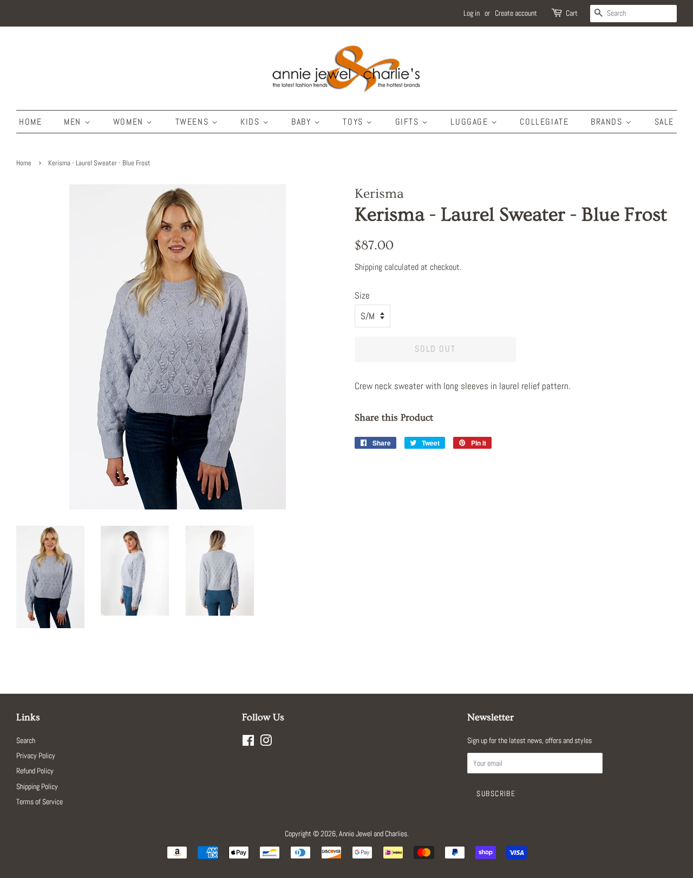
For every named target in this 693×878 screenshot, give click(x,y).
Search (25, 740)
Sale (664, 121)
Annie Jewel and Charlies (373, 833)
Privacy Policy (35, 755)
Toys (354, 121)
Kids (251, 121)
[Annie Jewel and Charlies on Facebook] (248, 742)
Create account (516, 13)
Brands (608, 121)
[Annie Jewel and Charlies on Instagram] (266, 742)
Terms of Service (39, 801)
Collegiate (544, 121)
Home (30, 121)
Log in (471, 13)
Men (74, 121)
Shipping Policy (37, 786)
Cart (572, 13)
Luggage (470, 121)
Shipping (368, 267)
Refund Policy (35, 771)
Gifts (408, 121)
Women (130, 121)
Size (362, 295)
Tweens (193, 121)
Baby (302, 121)
